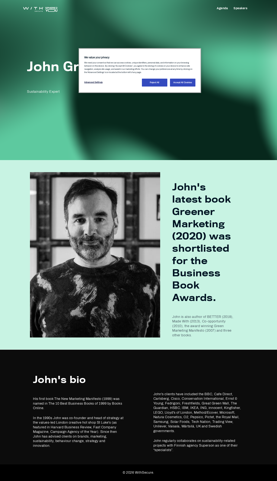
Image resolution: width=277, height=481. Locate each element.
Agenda (222, 8)
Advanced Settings (93, 82)
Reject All (154, 82)
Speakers (240, 8)
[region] (140, 70)
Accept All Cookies (182, 82)
